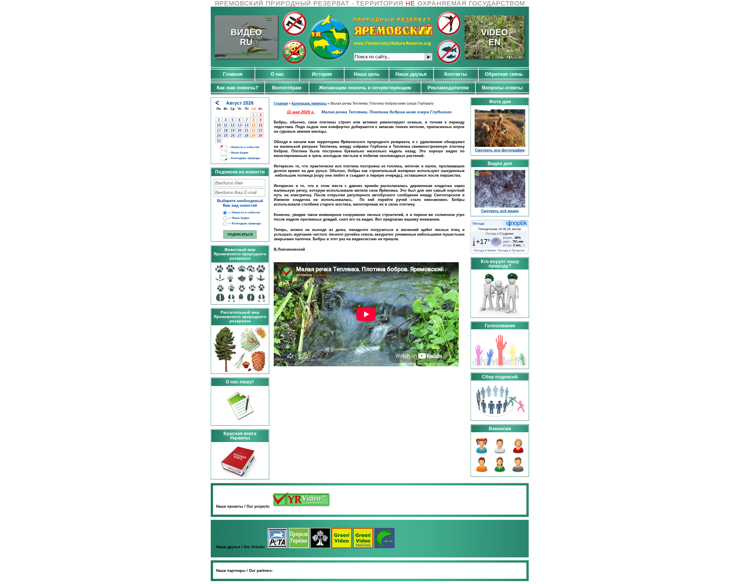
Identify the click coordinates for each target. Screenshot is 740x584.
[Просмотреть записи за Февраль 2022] (217, 103)
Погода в (499, 233)
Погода (478, 223)
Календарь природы (309, 103)
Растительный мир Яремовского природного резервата (240, 316)
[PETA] (277, 546)
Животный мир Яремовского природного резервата (240, 253)
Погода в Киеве (484, 250)
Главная (281, 103)
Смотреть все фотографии (500, 150)
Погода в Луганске (511, 250)
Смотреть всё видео (500, 211)
